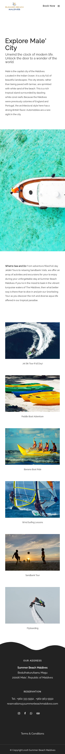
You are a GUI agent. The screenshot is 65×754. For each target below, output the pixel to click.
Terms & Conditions (32, 733)
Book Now (49, 6)
